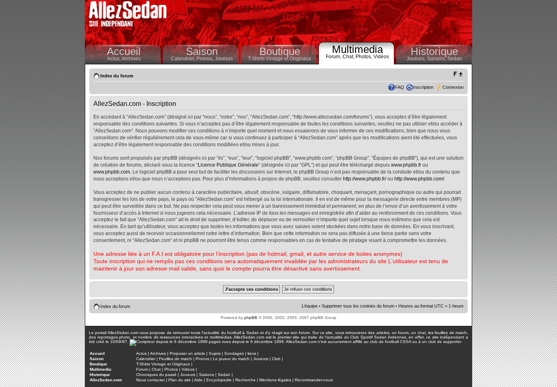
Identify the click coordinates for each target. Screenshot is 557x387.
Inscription (423, 87)
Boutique (279, 51)
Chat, (349, 56)
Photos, (365, 56)
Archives (131, 59)
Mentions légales (275, 380)
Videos (188, 369)
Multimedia (357, 49)
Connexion (453, 87)
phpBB (250, 317)
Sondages (234, 353)
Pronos (202, 358)
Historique (434, 51)
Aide (198, 380)
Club (276, 358)
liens (252, 353)
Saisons (206, 374)
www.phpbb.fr (406, 165)
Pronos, (206, 59)
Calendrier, (184, 59)
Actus (141, 353)
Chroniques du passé (156, 374)
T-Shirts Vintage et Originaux (279, 59)
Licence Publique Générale (228, 165)
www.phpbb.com (111, 172)
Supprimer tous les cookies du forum (358, 305)
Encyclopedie (219, 380)
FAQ (399, 87)
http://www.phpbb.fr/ (364, 179)
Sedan (454, 59)
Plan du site (179, 380)
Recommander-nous (314, 380)
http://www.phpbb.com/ (419, 179)
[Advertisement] (321, 20)
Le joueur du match (231, 358)
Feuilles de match (175, 358)
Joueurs (224, 59)
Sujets (215, 353)
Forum (142, 369)
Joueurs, (417, 59)
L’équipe (310, 305)
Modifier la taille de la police (458, 74)
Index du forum (116, 75)
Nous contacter (150, 380)
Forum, (334, 56)
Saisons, (437, 59)
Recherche (245, 380)
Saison (202, 51)
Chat (156, 369)
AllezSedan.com (106, 380)
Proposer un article (187, 353)
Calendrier (145, 358)
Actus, (114, 59)
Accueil (124, 51)
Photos (171, 369)
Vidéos (381, 56)
